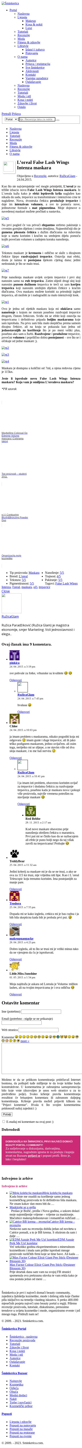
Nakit (13, 1399)
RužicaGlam (67, 176)
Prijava (16, 113)
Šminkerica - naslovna (23, 1336)
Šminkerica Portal (14, 1328)
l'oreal (16, 587)
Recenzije (24, 35)
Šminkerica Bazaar (14, 1373)
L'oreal (23, 576)
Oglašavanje (33, 82)
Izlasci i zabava (35, 49)
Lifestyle (23, 46)
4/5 (59, 576)
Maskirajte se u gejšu (23, 1207)
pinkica (15, 662)
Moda (21, 38)
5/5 (24, 580)
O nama (22, 56)
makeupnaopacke (21, 938)
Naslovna (23, 13)
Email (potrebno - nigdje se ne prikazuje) (27, 1018)
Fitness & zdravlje (29, 42)
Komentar (8, 1037)
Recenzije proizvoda (22, 1340)
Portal (13, 10)
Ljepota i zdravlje (20, 1421)
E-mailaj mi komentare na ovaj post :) (29, 1121)
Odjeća (14, 1388)
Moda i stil (24, 96)
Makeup (30, 21)
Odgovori (16, 680)
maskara (26, 587)
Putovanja (31, 53)
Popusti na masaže (21, 1429)
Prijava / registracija (37, 64)
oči (35, 587)
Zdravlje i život (27, 103)
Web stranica (10, 1030)
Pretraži (6, 113)
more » (24, 1041)
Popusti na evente (21, 1436)
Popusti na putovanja (23, 1425)
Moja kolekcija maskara (57, 1193)
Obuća (14, 1391)
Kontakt (30, 74)
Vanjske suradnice (36, 78)
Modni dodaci (18, 1395)
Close (6, 591)
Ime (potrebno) (11, 1011)
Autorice (30, 60)
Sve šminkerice (35, 67)
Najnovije (16, 1381)
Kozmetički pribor (21, 1406)
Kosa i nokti (25, 99)
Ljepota (22, 17)
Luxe (28, 28)
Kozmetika (16, 1384)
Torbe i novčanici (20, 1402)
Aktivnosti (32, 71)
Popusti (7, 1414)
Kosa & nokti (33, 24)
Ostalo (22, 107)
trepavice (44, 587)
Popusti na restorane (22, 1432)
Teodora (15, 903)
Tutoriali (23, 31)
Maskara (34, 572)
